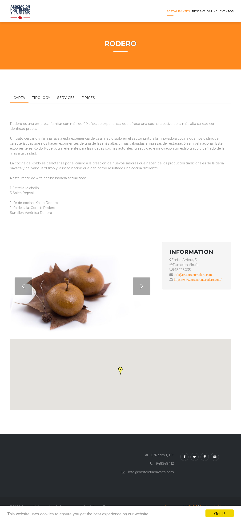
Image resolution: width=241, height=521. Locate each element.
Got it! (219, 513)
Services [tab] (66, 98)
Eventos (226, 11)
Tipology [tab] (41, 98)
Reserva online (204, 11)
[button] (120, 370)
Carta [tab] (19, 98)
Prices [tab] (88, 98)
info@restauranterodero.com (193, 274)
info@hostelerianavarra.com (151, 472)
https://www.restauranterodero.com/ (197, 279)
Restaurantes (178, 11)
